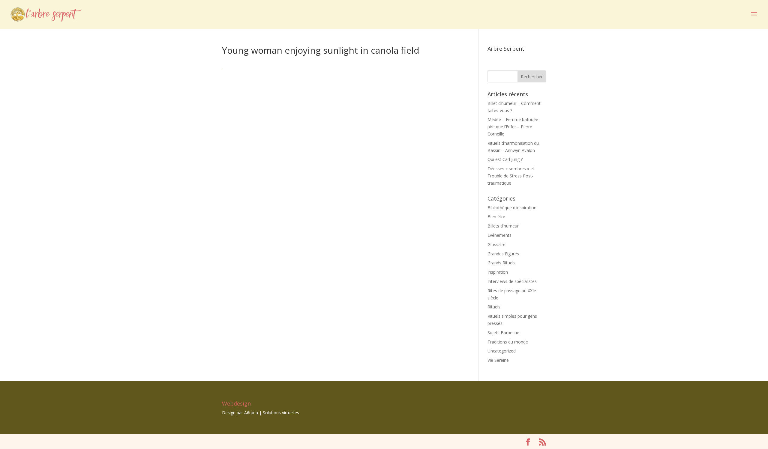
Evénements (500, 235)
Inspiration (498, 272)
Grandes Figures (503, 254)
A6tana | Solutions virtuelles (271, 412)
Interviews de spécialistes (512, 281)
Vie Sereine (498, 360)
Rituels (494, 307)
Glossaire (497, 244)
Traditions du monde (508, 342)
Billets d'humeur (503, 226)
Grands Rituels (501, 263)
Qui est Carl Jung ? (505, 159)
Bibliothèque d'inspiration (512, 207)
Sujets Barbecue (503, 332)
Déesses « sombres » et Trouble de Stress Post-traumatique (511, 176)
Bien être (496, 216)
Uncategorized (502, 351)
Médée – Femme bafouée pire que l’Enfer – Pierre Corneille (513, 127)
